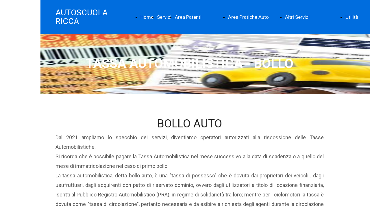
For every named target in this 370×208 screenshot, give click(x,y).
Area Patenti (188, 17)
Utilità (351, 17)
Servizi (164, 17)
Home (146, 17)
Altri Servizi (297, 17)
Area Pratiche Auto (248, 17)
